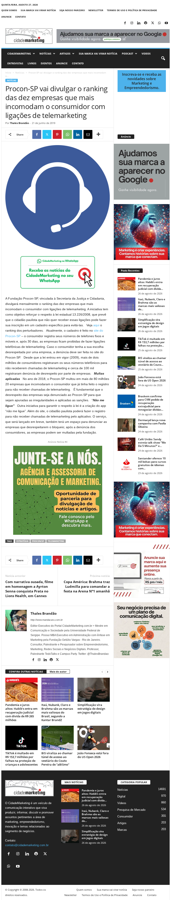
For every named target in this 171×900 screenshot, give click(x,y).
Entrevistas (15, 63)
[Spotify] (145, 23)
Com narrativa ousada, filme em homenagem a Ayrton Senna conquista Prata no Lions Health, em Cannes (29, 589)
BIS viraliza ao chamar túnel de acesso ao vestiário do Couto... (152, 361)
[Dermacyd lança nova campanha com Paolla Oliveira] (126, 425)
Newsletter (95, 10)
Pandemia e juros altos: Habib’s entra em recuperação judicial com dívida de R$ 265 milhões (21, 712)
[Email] (87, 134)
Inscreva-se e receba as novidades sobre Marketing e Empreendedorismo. (141, 81)
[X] (152, 23)
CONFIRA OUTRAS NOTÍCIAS (26, 671)
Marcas (122, 829)
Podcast (127, 53)
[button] (163, 58)
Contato (20, 16)
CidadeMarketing (19, 53)
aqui (96, 325)
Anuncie (6, 16)
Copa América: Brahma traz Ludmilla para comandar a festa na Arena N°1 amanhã (87, 586)
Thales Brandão (19, 123)
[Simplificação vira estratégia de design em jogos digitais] (93, 690)
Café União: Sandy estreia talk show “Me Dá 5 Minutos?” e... (152, 442)
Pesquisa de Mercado (131, 809)
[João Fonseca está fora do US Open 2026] (93, 738)
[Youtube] (166, 23)
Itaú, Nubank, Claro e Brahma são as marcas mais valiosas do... (151, 304)
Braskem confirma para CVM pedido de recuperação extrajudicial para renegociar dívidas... (150, 402)
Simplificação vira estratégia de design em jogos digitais (91, 708)
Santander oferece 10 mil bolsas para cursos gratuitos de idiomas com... (152, 463)
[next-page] (107, 671)
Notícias (45, 53)
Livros (32, 63)
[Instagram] (131, 23)
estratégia (22, 541)
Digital (121, 796)
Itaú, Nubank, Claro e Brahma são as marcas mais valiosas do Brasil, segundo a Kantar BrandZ (57, 712)
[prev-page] (102, 671)
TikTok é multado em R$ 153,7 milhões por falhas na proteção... (151, 342)
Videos (146, 53)
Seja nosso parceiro (72, 10)
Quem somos (9, 10)
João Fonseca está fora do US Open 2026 (93, 755)
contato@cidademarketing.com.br (27, 845)
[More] (98, 134)
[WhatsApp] (159, 23)
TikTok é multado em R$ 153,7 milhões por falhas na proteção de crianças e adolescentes (21, 758)
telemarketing (56, 541)
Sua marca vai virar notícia (38, 10)
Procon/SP (38, 541)
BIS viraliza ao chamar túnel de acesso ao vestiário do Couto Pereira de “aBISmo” (57, 758)
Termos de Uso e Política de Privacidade (132, 10)
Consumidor (125, 816)
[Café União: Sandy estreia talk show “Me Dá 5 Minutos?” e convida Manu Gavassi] (126, 444)
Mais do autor (58, 671)
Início (8, 72)
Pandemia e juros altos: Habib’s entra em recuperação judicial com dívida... (150, 284)
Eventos (46, 63)
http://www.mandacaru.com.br (47, 619)
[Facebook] (125, 23)
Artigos (65, 53)
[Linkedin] (138, 23)
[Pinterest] (57, 134)
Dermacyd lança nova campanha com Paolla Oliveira (152, 423)
